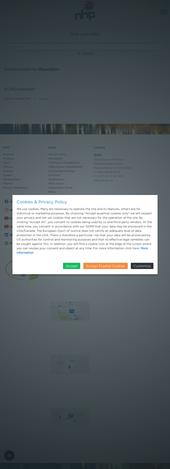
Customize (142, 266)
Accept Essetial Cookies (105, 266)
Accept (72, 266)
